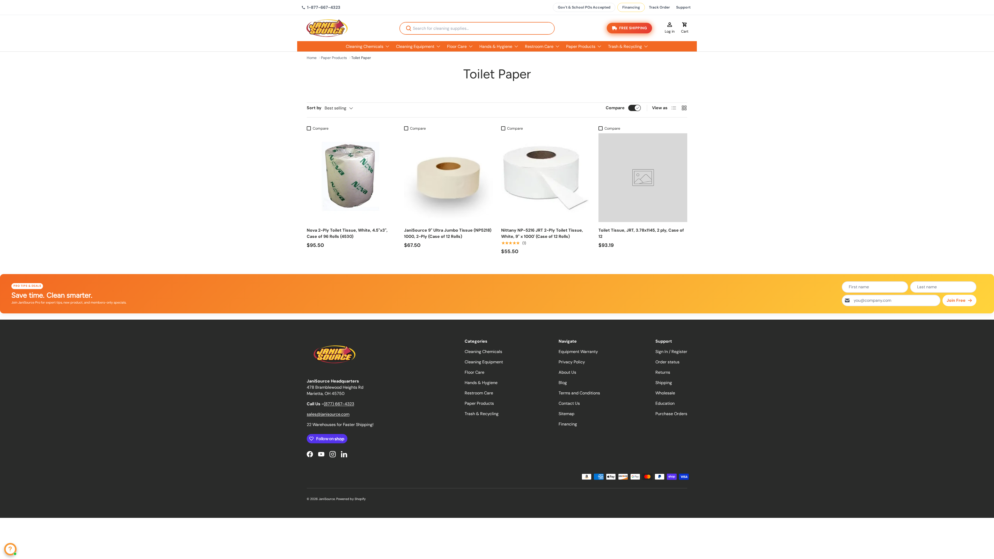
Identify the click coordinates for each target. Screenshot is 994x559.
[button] (684, 28)
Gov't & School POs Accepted (584, 7)
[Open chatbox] (10, 549)
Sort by (314, 108)
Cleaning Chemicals (364, 46)
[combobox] (477, 28)
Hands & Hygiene (495, 46)
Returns (662, 372)
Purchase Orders (671, 413)
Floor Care (457, 46)
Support (683, 7)
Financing (631, 7)
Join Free (956, 300)
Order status (667, 362)
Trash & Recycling (625, 46)
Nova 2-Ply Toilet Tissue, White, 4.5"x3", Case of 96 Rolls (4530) (347, 233)
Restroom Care (539, 46)
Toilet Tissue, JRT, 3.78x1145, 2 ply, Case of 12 (641, 233)
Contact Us (569, 403)
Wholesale (665, 393)
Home (312, 57)
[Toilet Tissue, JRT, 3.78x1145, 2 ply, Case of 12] (643, 177)
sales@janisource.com (328, 414)
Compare (615, 108)
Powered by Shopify (351, 499)
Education (665, 403)
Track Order (659, 7)
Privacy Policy (572, 362)
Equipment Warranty (578, 351)
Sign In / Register (671, 351)
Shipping (663, 382)
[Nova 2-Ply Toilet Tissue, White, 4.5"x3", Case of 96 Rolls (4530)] (351, 177)
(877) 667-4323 (339, 404)
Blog (563, 382)
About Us (567, 372)
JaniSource (327, 499)
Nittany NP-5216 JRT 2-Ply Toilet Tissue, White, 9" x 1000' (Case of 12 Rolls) (542, 233)
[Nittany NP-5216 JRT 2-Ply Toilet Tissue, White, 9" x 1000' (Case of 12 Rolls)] (545, 177)
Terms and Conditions (579, 393)
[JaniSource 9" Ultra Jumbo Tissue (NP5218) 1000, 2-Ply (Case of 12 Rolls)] (448, 177)
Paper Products (580, 46)
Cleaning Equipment (415, 46)
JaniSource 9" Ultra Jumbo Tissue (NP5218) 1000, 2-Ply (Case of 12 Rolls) (447, 233)
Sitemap (566, 413)
